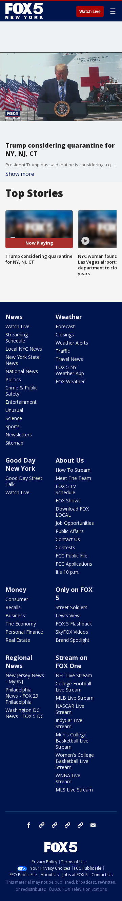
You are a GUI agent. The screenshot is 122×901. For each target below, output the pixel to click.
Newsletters (18, 434)
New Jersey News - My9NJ (24, 678)
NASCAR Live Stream (70, 709)
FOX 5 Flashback (74, 623)
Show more (19, 174)
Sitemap (14, 442)
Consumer (16, 599)
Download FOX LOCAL (72, 511)
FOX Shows (68, 500)
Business (15, 615)
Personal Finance (24, 632)
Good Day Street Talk (23, 481)
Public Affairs (70, 531)
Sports (12, 426)
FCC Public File (71, 555)
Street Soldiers (71, 607)
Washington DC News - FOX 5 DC (24, 713)
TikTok (54, 825)
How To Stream (73, 470)
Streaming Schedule (16, 337)
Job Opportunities (75, 523)
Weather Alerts (72, 342)
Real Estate (17, 640)
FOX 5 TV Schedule (66, 489)
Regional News (18, 661)
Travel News (69, 359)
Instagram (41, 825)
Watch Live (90, 11)
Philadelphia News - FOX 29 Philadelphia (21, 695)
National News (21, 371)
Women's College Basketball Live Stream (75, 761)
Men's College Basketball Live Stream (72, 740)
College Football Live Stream (73, 686)
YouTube (67, 825)
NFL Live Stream (74, 675)
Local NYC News (23, 349)
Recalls (13, 607)
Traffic (63, 351)
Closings (65, 334)
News (13, 317)
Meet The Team (73, 478)
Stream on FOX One (71, 661)
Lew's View (68, 615)
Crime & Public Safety (21, 390)
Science (13, 418)
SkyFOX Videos (72, 632)
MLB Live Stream (75, 698)
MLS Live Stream (74, 789)
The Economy (20, 623)
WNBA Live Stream (68, 778)
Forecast (65, 326)
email (93, 825)
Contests (65, 547)
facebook (28, 825)
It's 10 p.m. (67, 572)
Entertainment (21, 402)
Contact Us (68, 539)
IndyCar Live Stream (69, 723)
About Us (70, 460)
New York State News (22, 360)
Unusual (14, 410)
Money (15, 589)
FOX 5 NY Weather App (70, 370)
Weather (69, 317)
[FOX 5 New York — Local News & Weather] (25, 11)
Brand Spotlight (72, 640)
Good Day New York (20, 464)
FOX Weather (70, 381)
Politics (13, 379)
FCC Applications (74, 564)
